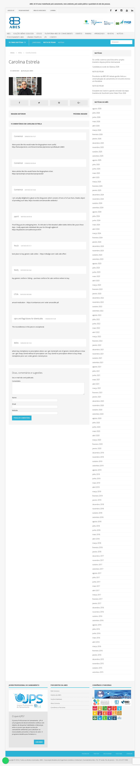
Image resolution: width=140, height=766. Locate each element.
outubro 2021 (97, 358)
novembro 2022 (98, 302)
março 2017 (96, 595)
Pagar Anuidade (24, 10)
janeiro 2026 (96, 139)
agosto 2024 (96, 212)
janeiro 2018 (96, 552)
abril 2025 (95, 177)
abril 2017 (95, 590)
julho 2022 (96, 319)
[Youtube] (126, 10)
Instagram (107, 754)
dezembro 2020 (98, 401)
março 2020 (96, 440)
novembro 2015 (98, 663)
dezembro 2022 (98, 298)
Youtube (119, 754)
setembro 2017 (97, 569)
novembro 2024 (98, 199)
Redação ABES (28, 71)
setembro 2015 (97, 672)
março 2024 (96, 233)
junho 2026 (96, 117)
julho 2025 (96, 164)
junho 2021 (96, 375)
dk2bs (16, 343)
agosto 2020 (96, 418)
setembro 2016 (97, 620)
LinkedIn (129, 754)
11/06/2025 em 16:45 (50, 319)
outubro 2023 (97, 255)
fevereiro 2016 (97, 651)
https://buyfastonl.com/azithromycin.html (26, 230)
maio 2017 (96, 586)
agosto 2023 (96, 263)
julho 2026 (96, 113)
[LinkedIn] (132, 10)
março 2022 (96, 336)
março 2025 (96, 182)
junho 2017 (96, 582)
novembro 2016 (98, 612)
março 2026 (96, 130)
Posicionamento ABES (15, 37)
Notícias (120, 34)
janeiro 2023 (96, 294)
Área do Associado (40, 10)
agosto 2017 (96, 573)
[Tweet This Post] (39, 103)
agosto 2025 (96, 160)
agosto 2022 (96, 315)
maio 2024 (96, 225)
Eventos (79, 34)
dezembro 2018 (98, 504)
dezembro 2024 (98, 195)
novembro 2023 (98, 251)
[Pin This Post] (59, 103)
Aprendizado (99, 34)
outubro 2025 (97, 152)
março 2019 (96, 491)
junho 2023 (96, 272)
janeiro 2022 (96, 345)
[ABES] (25, 22)
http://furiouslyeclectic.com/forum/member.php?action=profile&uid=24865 (38, 147)
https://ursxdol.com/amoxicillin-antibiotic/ (43, 200)
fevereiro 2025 (97, 186)
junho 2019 (96, 478)
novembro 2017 (98, 560)
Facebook (85, 754)
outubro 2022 (97, 306)
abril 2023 (95, 281)
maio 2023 (96, 276)
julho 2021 (96, 371)
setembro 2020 (97, 414)
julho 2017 (96, 577)
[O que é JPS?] (28, 710)
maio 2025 (96, 173)
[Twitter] (116, 10)
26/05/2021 (15, 71)
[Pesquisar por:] (121, 42)
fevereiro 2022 (97, 341)
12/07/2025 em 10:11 (26, 246)
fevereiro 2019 (97, 496)
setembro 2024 (97, 208)
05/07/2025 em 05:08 (25, 294)
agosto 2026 (96, 109)
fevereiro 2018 (97, 547)
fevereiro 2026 (97, 134)
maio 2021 (96, 380)
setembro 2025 (97, 156)
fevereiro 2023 (97, 289)
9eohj (16, 270)
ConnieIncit (18, 136)
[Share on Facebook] (19, 103)
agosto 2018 (96, 521)
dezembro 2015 (98, 659)
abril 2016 (95, 642)
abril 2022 (95, 332)
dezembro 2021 (98, 349)
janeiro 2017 (96, 603)
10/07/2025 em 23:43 (25, 270)
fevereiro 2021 (97, 393)
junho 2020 (96, 427)
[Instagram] (121, 10)
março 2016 (96, 646)
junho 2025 (96, 169)
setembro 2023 (97, 259)
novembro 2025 (98, 147)
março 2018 (96, 543)
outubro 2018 (97, 513)
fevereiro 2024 (97, 238)
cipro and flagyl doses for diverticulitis (28, 318)
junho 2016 (96, 633)
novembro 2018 (98, 509)
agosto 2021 (96, 367)
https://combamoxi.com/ (35, 302)
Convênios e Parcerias (58, 707)
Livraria (52, 10)
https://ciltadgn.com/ (47, 254)
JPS (46, 37)
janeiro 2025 (96, 190)
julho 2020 (96, 423)
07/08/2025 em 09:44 (30, 163)
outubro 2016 (97, 616)
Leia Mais (39, 742)
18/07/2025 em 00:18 (26, 216)
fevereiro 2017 (97, 599)
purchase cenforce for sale (43, 278)
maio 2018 (96, 534)
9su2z (16, 245)
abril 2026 (95, 126)
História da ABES (56, 695)
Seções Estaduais (56, 699)
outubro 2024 (97, 203)
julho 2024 (96, 216)
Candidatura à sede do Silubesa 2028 (105, 67)
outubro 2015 (97, 668)
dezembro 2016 (98, 608)
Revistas (111, 34)
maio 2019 (96, 483)
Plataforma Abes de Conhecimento (59, 34)
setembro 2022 (97, 311)
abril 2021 (95, 384)
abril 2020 (95, 435)
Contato (53, 37)
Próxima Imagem (80, 114)
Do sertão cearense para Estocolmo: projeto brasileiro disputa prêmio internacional (108, 61)
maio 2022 (96, 328)
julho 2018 (96, 526)
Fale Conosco (55, 691)
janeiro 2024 (96, 242)
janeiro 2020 (96, 448)
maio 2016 (96, 638)
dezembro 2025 (98, 143)
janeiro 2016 (96, 655)
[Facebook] (110, 10)
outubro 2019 (97, 461)
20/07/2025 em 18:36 (30, 190)
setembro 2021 (97, 362)
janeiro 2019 (96, 500)
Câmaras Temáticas (34, 37)
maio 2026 (96, 121)
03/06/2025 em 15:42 (26, 343)
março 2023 (96, 285)
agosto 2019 (96, 470)
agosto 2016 (96, 625)
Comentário (16, 381)
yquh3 (16, 216)
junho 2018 (96, 530)
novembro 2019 (98, 457)
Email (14, 404)
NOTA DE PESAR (98, 72)
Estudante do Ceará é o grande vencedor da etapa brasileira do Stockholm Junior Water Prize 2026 (110, 92)
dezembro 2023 (98, 246)
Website (15, 410)
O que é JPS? (18, 716)
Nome (14, 398)
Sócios (39, 34)
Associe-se (11, 10)
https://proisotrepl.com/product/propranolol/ (28, 174)
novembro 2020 (98, 405)
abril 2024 (95, 229)
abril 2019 (95, 487)
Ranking (88, 34)
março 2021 (96, 388)
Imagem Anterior (18, 114)
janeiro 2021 (96, 397)
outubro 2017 (97, 565)
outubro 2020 (97, 410)
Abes (8, 34)
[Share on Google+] (79, 103)
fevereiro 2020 (97, 444)
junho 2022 (96, 324)
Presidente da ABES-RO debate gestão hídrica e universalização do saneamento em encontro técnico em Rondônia (111, 78)
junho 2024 (96, 220)
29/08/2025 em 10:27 (30, 136)
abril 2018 (95, 539)
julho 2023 (96, 268)
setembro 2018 (97, 517)
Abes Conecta (55, 703)
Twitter (96, 754)
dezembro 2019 (98, 453)
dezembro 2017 (98, 556)
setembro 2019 (97, 466)
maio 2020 (96, 431)
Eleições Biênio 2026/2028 (23, 34)
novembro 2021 (98, 354)
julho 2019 (96, 474)
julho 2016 (96, 629)
